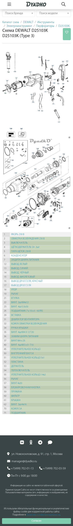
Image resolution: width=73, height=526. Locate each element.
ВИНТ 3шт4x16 (19, 404)
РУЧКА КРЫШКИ (20, 328)
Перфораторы (45, 26)
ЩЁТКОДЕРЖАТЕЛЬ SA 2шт (25, 247)
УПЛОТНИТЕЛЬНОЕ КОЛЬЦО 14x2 (28, 375)
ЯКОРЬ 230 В (18, 234)
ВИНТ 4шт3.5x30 (20, 307)
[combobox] (18, 13)
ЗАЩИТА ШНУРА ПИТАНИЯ (25, 260)
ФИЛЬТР (15, 396)
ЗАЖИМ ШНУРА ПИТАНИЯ (25, 336)
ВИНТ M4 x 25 (18, 341)
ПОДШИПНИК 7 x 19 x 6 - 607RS (27, 311)
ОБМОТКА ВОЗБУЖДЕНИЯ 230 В (28, 238)
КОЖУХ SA (16, 409)
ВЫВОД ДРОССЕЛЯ (21, 285)
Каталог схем (10, 22)
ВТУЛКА (15, 298)
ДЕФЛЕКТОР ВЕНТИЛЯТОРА (25, 319)
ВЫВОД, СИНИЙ (20, 268)
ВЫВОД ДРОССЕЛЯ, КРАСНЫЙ (27, 281)
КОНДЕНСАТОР (19, 255)
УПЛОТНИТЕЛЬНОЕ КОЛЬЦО (26, 349)
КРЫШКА (16, 400)
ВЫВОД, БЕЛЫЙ (19, 264)
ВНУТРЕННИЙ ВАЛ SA (22, 353)
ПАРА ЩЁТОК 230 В (21, 251)
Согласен (36, 521)
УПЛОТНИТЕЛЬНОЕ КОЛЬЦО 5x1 (28, 358)
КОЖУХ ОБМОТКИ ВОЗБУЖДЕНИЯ (29, 324)
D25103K (64, 26)
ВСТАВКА (16, 315)
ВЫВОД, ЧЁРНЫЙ (20, 273)
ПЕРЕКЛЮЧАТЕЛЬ (20, 370)
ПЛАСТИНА (17, 362)
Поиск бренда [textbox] (14, 13)
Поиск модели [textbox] (48, 13)
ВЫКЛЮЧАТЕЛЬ (19, 243)
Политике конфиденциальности (43, 515)
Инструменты (45, 22)
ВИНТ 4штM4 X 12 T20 (22, 332)
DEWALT (28, 22)
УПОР (14, 290)
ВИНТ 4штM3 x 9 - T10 (22, 345)
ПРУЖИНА (16, 392)
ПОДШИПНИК (18, 413)
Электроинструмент (19, 26)
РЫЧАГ (15, 294)
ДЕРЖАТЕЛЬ (17, 366)
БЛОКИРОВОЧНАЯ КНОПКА (26, 387)
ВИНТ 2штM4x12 (20, 302)
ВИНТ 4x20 (17, 383)
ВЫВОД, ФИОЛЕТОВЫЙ (23, 277)
